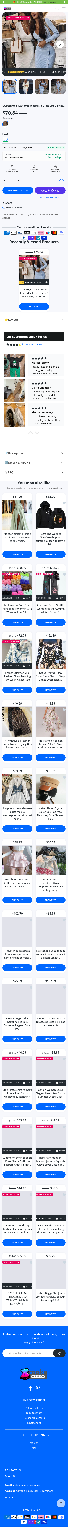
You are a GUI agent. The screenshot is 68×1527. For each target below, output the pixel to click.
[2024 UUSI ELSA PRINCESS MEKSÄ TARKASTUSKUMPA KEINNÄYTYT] (17, 1274)
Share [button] (8, 202)
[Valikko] (63, 8)
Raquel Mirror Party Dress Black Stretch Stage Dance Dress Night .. (51, 676)
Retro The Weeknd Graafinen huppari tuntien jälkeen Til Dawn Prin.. (50, 539)
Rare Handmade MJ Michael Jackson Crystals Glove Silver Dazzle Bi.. (50, 1161)
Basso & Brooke (38, 1510)
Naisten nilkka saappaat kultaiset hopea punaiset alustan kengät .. (50, 954)
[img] (13, 344)
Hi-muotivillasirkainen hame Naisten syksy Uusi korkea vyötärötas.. (17, 744)
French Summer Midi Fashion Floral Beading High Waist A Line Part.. (17, 676)
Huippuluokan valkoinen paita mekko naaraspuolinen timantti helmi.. (17, 813)
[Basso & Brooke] (7, 8)
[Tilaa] (59, 1353)
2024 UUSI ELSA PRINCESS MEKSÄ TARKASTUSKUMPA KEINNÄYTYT (17, 1298)
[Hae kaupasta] (57, 8)
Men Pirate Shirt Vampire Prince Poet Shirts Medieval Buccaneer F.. (17, 1093)
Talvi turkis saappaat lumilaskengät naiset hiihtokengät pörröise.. (17, 954)
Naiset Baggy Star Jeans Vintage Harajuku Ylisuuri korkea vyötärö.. (50, 1297)
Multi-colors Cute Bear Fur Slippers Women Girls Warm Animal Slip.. (17, 608)
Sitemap (9, 1497)
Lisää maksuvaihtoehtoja (50, 197)
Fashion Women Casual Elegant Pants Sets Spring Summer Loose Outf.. (50, 1093)
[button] (3, 2)
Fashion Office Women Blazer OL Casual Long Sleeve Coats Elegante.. (50, 1229)
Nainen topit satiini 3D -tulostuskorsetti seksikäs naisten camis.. (50, 1022)
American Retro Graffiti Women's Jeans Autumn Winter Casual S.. (51, 608)
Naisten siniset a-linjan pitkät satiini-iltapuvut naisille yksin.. (17, 537)
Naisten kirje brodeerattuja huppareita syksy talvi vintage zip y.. (51, 885)
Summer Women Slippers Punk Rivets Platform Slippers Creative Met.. (17, 1161)
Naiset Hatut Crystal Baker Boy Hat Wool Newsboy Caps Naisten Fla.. (50, 813)
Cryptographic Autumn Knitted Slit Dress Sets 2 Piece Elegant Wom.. (34, 293)
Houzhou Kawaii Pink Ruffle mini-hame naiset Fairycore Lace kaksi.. (17, 883)
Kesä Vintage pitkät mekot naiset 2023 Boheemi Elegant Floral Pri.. (17, 1023)
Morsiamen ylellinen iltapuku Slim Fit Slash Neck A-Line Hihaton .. (51, 744)
